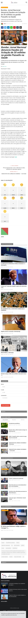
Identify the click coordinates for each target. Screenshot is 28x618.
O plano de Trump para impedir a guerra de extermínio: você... (14, 287)
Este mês (14, 419)
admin (5, 23)
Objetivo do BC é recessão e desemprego (10, 331)
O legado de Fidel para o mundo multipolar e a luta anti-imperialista (17, 596)
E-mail (2, 389)
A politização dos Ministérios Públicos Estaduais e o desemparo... (13, 264)
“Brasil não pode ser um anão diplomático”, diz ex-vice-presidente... (18, 485)
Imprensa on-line (4, 7)
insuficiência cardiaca (10, 542)
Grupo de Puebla (17, 556)
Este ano (22, 419)
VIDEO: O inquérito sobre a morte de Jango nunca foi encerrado (18, 437)
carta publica (8, 548)
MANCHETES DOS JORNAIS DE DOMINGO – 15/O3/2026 (17, 450)
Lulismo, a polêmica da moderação (16, 478)
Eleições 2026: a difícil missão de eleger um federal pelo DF (18, 430)
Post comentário (5, 405)
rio (23, 556)
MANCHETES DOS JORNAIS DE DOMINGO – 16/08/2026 (18, 443)
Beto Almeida (16, 545)
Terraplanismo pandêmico (14, 423)
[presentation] (22, 511)
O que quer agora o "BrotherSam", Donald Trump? (17, 498)
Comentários (4, 381)
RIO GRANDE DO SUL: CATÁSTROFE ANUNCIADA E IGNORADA (13, 309)
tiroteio (11, 556)
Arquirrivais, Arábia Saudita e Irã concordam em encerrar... (13, 527)
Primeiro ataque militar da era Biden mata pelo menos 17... (13, 374)
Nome (2, 384)
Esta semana (5, 419)
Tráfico (17, 542)
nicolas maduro (5, 556)
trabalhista (15, 548)
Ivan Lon (4, 66)
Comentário (3, 395)
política (22, 545)
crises (3, 548)
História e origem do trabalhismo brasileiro (15, 610)
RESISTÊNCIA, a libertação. (7, 352)
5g (11, 545)
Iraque (3, 542)
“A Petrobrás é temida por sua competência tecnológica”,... (17, 584)
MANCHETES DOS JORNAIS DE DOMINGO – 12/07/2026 (14, 174)
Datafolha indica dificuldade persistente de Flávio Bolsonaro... (18, 492)
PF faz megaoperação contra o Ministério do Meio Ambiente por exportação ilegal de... (14, 168)
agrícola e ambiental (6, 545)
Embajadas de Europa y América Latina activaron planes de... (18, 590)
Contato (4, 610)
